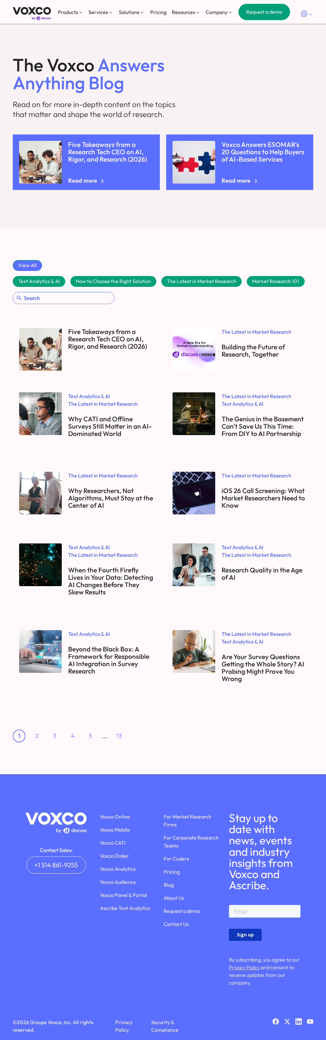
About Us (174, 898)
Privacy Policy (244, 967)
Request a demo (264, 12)
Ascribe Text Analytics (125, 908)
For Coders (176, 858)
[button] (70, 12)
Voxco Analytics (118, 869)
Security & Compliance (165, 1026)
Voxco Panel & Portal (123, 895)
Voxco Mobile (115, 829)
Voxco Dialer (114, 856)
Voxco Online (115, 816)
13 (119, 735)
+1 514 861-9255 (56, 865)
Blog (169, 885)
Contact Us (176, 924)
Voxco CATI (112, 843)
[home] (32, 13)
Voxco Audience (118, 882)
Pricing (158, 12)
